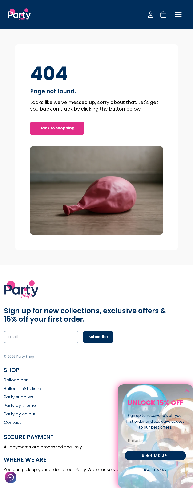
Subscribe (98, 337)
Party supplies (18, 397)
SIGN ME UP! (155, 455)
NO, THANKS (155, 470)
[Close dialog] (187, 390)
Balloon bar (16, 380)
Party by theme (20, 405)
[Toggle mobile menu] (178, 15)
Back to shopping (57, 128)
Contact (12, 422)
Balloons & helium (22, 388)
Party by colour (20, 414)
